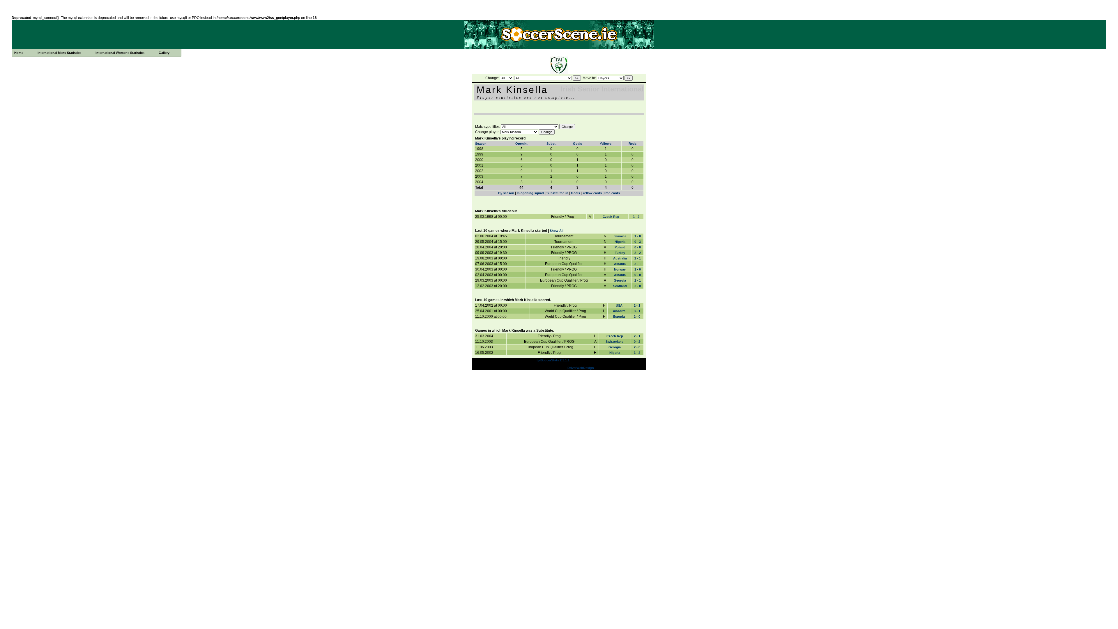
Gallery (164, 52)
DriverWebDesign (580, 368)
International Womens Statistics (119, 52)
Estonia (619, 316)
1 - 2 (636, 216)
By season (506, 193)
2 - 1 (637, 258)
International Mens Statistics (59, 52)
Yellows (605, 143)
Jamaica (620, 236)
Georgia (620, 280)
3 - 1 (637, 311)
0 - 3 (637, 241)
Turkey (620, 253)
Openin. (521, 143)
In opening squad (530, 193)
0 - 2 (637, 341)
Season (481, 143)
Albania (620, 264)
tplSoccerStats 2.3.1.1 (553, 360)
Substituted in (557, 193)
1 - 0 (637, 236)
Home (18, 52)
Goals (577, 143)
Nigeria (620, 241)
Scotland (620, 286)
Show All (556, 230)
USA (619, 305)
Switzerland (615, 341)
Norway (620, 269)
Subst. (551, 143)
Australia (620, 258)
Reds (632, 143)
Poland (620, 247)
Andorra (619, 311)
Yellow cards (592, 193)
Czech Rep (611, 216)
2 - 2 (637, 253)
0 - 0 (637, 247)
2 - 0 (637, 286)
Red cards (612, 193)
